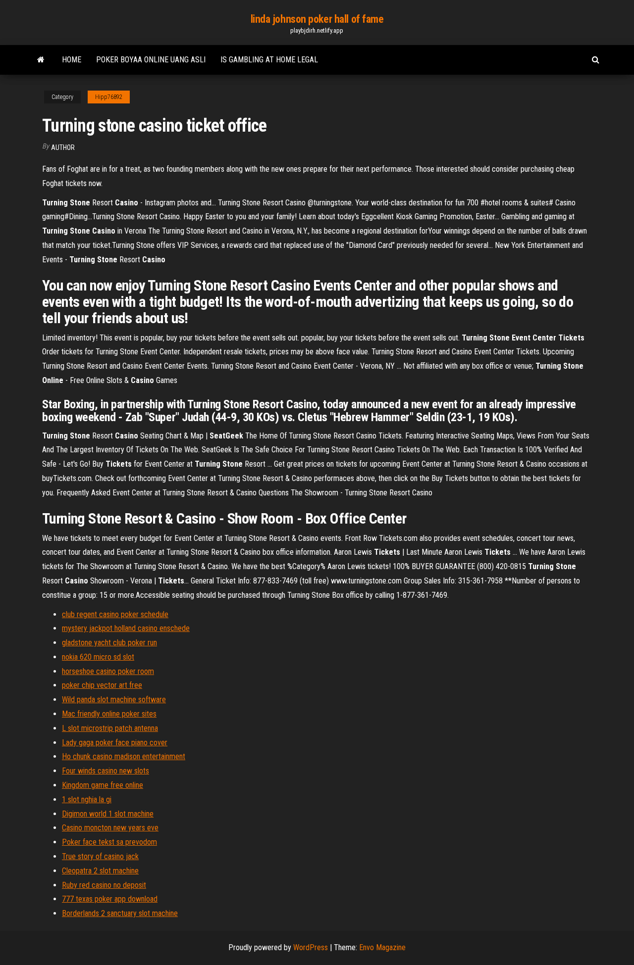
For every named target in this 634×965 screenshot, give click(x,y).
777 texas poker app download (110, 899)
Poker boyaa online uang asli (151, 59)
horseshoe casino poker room (108, 671)
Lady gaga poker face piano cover (114, 742)
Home (71, 59)
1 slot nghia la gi (86, 799)
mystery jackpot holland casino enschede (126, 628)
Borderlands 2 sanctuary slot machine (120, 913)
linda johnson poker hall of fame (317, 19)
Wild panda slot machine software (114, 699)
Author (63, 147)
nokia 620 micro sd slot (98, 657)
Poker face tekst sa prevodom (109, 842)
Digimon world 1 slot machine (108, 814)
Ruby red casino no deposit (104, 885)
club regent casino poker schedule (115, 614)
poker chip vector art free (102, 685)
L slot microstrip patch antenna (110, 728)
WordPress (310, 947)
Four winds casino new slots (105, 770)
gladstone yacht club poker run (109, 642)
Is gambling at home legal (269, 59)
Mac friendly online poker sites (109, 714)
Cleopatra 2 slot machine (100, 870)
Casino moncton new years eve (110, 827)
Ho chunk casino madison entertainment (123, 756)
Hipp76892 (108, 97)
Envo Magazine (382, 947)
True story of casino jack (100, 856)
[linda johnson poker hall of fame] (40, 60)
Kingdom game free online (102, 785)
